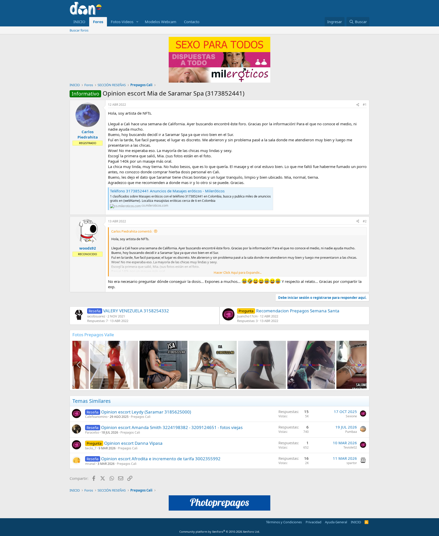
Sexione (351, 416)
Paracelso (92, 432)
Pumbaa (351, 432)
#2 (365, 221)
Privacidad (313, 522)
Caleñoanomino (96, 417)
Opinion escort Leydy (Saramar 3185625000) (146, 412)
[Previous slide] (79, 365)
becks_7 (90, 448)
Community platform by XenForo (219, 531)
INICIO (79, 21)
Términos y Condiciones (284, 522)
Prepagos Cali (140, 417)
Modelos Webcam (160, 21)
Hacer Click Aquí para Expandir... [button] (237, 272)
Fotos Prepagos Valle (93, 335)
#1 (365, 104)
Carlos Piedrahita (87, 134)
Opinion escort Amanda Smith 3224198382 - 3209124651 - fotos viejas (172, 427)
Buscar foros (79, 30)
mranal (90, 464)
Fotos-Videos (122, 21)
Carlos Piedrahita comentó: (131, 231)
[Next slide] (360, 365)
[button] (137, 21)
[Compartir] (357, 105)
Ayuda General (336, 522)
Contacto (191, 21)
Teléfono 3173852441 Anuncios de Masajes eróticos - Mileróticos (167, 190)
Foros (98, 21)
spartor (352, 463)
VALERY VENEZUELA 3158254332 (129, 311)
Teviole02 (350, 447)
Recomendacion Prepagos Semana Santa (289, 311)
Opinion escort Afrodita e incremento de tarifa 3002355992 (161, 459)
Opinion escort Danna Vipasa (133, 443)
